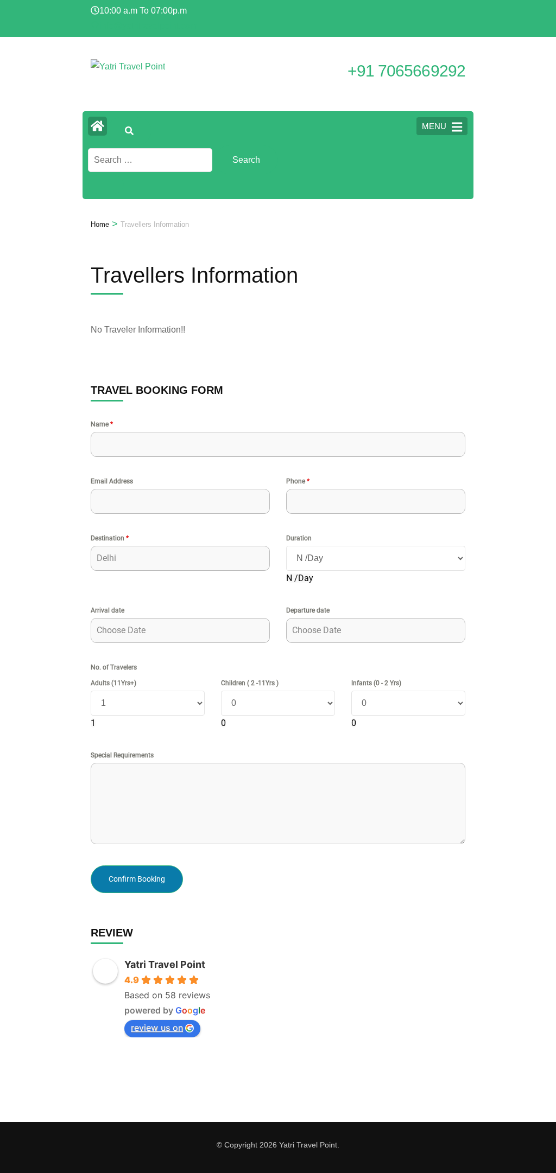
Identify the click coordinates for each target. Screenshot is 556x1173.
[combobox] (299, 578)
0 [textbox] (223, 723)
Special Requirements (122, 755)
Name (102, 424)
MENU (434, 126)
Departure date (308, 610)
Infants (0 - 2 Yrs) (376, 683)
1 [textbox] (93, 723)
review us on (157, 1027)
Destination (110, 538)
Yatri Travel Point (164, 964)
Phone (297, 481)
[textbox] (299, 578)
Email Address (112, 481)
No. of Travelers (114, 667)
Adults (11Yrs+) (113, 683)
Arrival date (107, 610)
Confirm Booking (137, 879)
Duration (299, 538)
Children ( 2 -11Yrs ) (250, 683)
